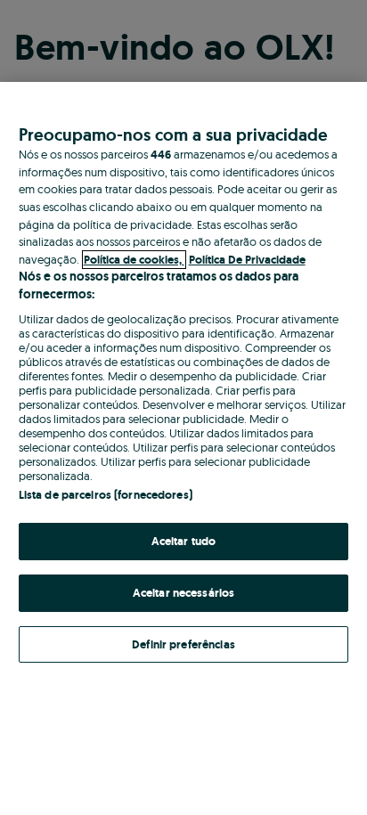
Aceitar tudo (183, 541)
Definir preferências (183, 644)
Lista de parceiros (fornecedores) (105, 494)
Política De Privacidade (247, 259)
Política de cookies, (134, 259)
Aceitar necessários (183, 592)
